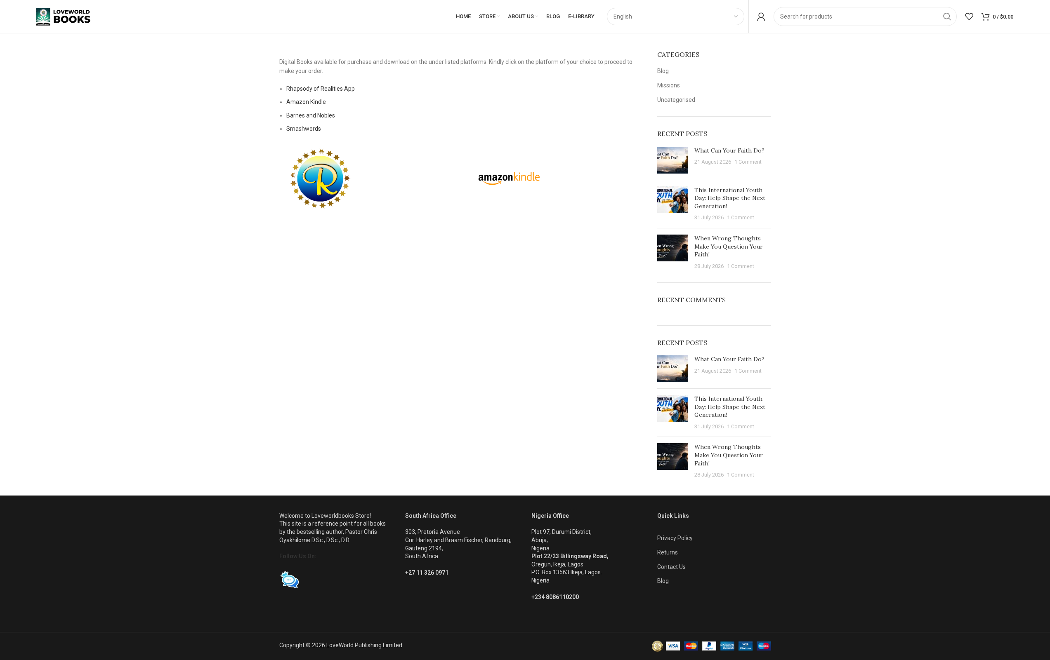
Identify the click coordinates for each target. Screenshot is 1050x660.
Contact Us (671, 567)
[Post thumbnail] (672, 160)
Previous (268, 51)
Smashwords (303, 128)
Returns (667, 552)
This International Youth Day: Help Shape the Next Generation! (729, 198)
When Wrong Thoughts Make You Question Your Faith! (728, 246)
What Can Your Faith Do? (729, 150)
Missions (668, 85)
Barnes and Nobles (310, 115)
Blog (663, 71)
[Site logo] (71, 16)
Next (655, 51)
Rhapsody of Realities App (320, 88)
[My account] (761, 16)
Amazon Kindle (306, 102)
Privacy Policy (675, 538)
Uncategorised (676, 99)
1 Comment (748, 162)
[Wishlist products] (969, 16)
